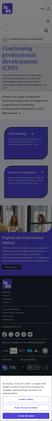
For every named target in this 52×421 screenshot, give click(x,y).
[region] (26, 398)
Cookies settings (26, 399)
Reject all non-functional (26, 407)
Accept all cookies (26, 416)
